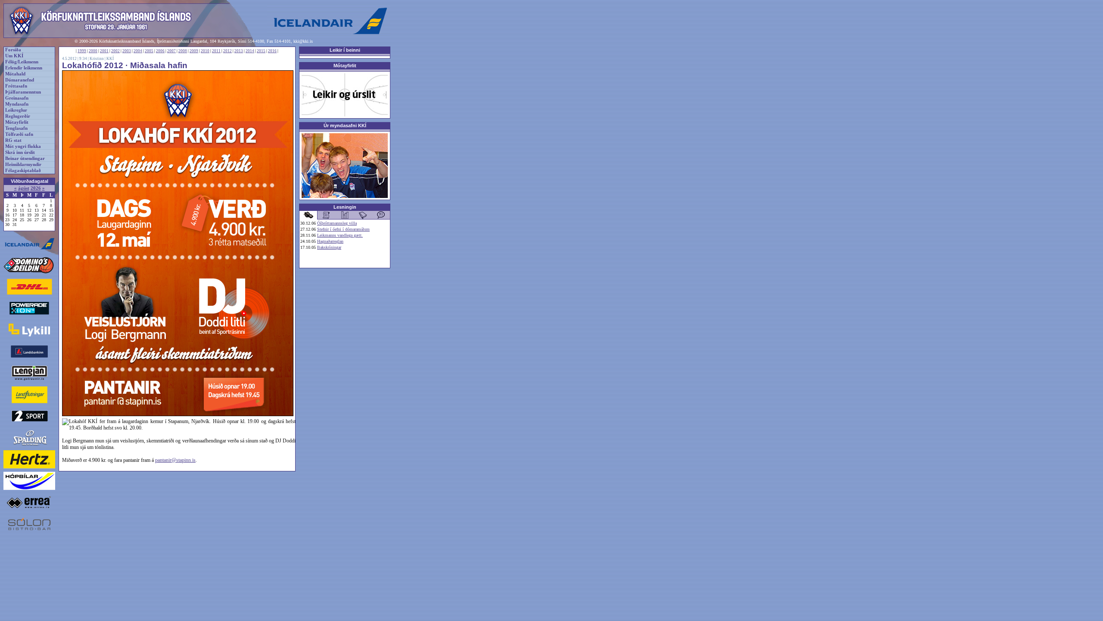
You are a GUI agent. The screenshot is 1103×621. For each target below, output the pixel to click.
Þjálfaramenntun (23, 92)
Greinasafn (16, 98)
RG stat (13, 140)
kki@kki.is (303, 41)
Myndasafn (16, 104)
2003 (126, 51)
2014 (250, 51)
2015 (261, 51)
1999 (82, 51)
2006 (160, 51)
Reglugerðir (17, 116)
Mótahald (15, 74)
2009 (194, 51)
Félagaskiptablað (23, 170)
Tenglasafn (16, 128)
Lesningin (344, 207)
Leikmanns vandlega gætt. (340, 235)
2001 (104, 51)
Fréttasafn (16, 86)
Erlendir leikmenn (23, 68)
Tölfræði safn (19, 134)
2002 (115, 51)
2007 (171, 51)
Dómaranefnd (19, 80)
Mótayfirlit (16, 122)
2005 (149, 51)
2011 (216, 51)
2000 (93, 51)
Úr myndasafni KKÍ (345, 125)
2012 (227, 51)
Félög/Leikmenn (21, 62)
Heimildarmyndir (23, 164)
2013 (238, 51)
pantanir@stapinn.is (175, 460)
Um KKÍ (14, 55)
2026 (36, 188)
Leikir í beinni (345, 50)
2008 (182, 51)
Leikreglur (16, 110)
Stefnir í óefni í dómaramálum (343, 229)
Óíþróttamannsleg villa (337, 223)
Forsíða (13, 49)
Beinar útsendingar (25, 158)
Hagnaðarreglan (330, 241)
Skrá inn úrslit (20, 152)
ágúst (23, 188)
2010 (205, 51)
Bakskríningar (329, 247)
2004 (138, 51)
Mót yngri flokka (23, 146)
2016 (272, 51)
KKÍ (110, 58)
